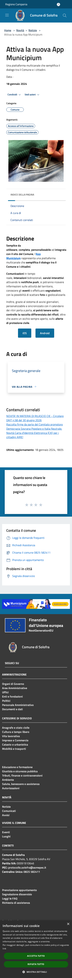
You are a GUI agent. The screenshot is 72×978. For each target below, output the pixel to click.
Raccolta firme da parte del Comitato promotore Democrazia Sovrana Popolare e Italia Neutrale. (34, 426)
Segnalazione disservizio (17, 894)
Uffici (5, 692)
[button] (36, 972)
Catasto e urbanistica (15, 744)
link (4, 948)
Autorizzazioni (10, 788)
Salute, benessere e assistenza (20, 784)
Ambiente (8, 780)
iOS (25, 333)
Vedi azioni (30, 94)
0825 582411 (32, 872)
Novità (20, 30)
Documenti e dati (12, 709)
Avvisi (5, 815)
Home (7, 30)
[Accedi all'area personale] (58, 4)
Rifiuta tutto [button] (36, 964)
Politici (6, 701)
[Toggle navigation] (7, 15)
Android (45, 333)
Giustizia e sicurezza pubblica (20, 771)
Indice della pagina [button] (22, 194)
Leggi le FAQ (9, 898)
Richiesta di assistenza (16, 903)
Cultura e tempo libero (15, 732)
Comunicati (9, 811)
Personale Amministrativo (18, 705)
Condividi (13, 94)
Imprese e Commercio (15, 740)
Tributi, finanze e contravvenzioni (22, 775)
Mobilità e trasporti (14, 749)
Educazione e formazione (17, 767)
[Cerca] (65, 15)
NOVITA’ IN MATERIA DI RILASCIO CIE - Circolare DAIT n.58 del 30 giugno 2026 (35, 418)
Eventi (6, 832)
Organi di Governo (13, 684)
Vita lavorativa (11, 736)
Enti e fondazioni (12, 696)
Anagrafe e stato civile (15, 727)
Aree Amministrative (14, 688)
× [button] (68, 924)
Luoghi (6, 836)
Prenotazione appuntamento (19, 890)
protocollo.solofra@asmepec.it (27, 867)
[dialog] (36, 949)
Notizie (32, 30)
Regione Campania (16, 4)
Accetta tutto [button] (36, 955)
